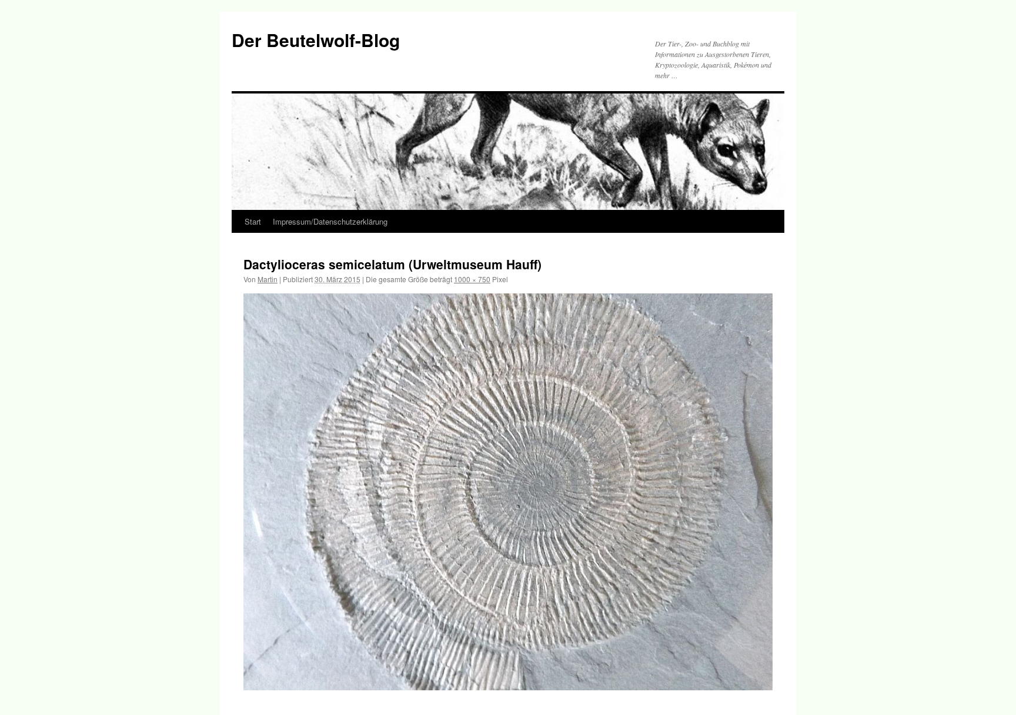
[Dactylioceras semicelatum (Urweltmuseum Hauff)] (508, 491)
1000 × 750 (472, 279)
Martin (268, 279)
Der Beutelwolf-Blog (316, 39)
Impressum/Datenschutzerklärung (330, 221)
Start (253, 221)
